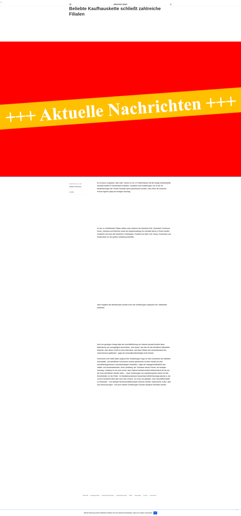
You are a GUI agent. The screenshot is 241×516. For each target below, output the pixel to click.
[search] (171, 4)
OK (155, 513)
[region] (120, 28)
